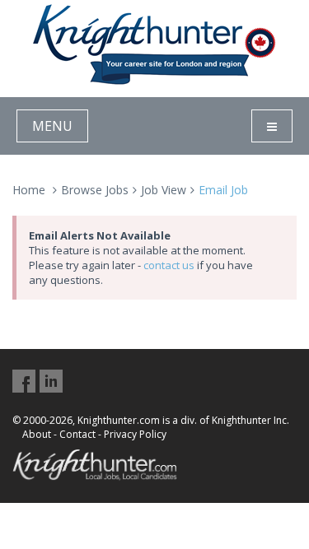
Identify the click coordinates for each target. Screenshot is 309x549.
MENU (52, 126)
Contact (77, 434)
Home (28, 190)
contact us (168, 265)
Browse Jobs (95, 190)
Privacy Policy (135, 434)
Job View (163, 190)
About (36, 434)
